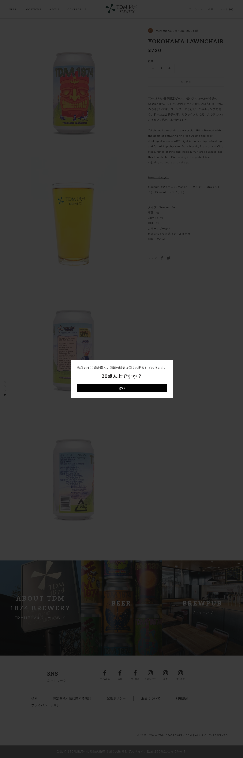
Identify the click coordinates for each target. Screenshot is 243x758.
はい (122, 388)
